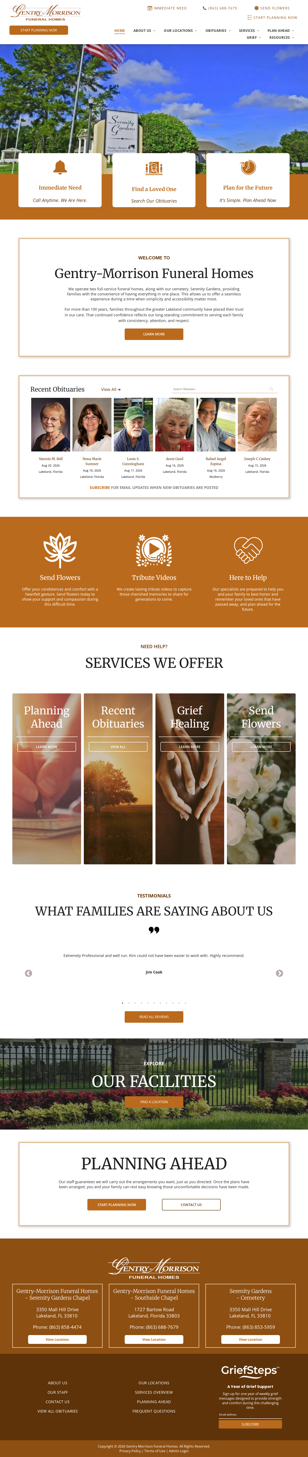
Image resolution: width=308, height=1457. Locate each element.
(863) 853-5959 (259, 1327)
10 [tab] (179, 1003)
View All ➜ (111, 389)
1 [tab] (122, 1003)
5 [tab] (148, 1003)
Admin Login (179, 1451)
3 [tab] (135, 1003)
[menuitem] (119, 30)
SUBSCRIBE (250, 1424)
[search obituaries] (272, 389)
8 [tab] (166, 1003)
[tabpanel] (154, 958)
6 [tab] (154, 1003)
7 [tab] (160, 1003)
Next (279, 974)
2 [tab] (129, 1003)
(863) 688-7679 (162, 1327)
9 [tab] (173, 1003)
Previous (28, 974)
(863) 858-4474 (65, 1327)
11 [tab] (185, 1003)
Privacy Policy (130, 1451)
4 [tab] (141, 1003)
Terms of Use (154, 1451)
